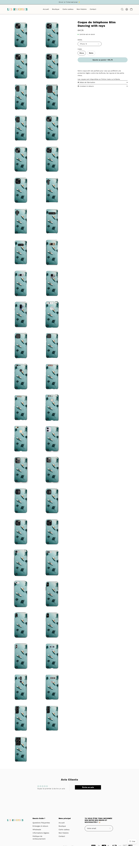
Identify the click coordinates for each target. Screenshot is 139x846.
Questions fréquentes (41, 823)
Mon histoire (64, 833)
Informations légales (41, 833)
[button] (122, 9)
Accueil (62, 823)
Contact (62, 836)
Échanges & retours (40, 826)
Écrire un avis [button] (88, 787)
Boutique (62, 826)
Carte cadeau (64, 830)
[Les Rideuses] (17, 9)
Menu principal (65, 818)
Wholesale (37, 830)
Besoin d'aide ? (39, 818)
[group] (69, 2)
